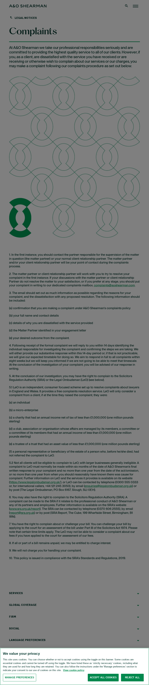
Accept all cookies (103, 677)
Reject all (132, 677)
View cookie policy (73, 670)
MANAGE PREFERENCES (19, 677)
